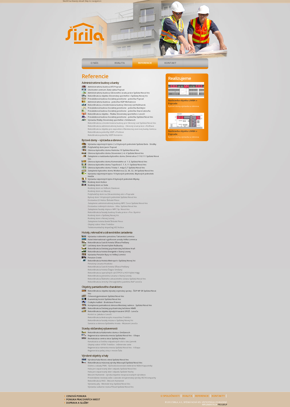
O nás (94, 62)
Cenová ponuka (76, 396)
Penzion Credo (95, 257)
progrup (222, 404)
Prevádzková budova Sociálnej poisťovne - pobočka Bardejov (116, 108)
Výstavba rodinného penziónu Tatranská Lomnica (111, 236)
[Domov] (85, 43)
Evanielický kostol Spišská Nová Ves (104, 299)
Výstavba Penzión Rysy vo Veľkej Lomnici (107, 254)
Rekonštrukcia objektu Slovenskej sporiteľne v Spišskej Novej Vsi (118, 95)
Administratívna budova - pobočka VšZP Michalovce (112, 102)
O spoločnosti (170, 395)
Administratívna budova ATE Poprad (104, 86)
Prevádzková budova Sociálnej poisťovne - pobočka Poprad (116, 99)
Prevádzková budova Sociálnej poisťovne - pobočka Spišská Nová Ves (120, 117)
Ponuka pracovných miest (83, 399)
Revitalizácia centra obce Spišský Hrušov (106, 338)
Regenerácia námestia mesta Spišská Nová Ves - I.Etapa (114, 335)
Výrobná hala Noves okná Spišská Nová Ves (108, 359)
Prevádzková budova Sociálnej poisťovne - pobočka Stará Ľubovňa (119, 111)
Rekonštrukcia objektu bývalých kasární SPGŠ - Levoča (113, 311)
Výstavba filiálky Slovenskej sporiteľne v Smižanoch (111, 120)
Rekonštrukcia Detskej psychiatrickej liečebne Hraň (111, 248)
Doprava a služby (77, 402)
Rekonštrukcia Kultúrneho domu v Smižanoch (109, 332)
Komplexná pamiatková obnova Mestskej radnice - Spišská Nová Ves (120, 305)
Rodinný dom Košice (97, 182)
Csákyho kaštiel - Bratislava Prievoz (104, 302)
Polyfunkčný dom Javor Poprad (102, 147)
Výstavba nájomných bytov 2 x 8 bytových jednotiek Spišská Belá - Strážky (122, 144)
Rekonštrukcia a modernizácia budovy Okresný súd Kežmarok (117, 105)
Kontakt (170, 62)
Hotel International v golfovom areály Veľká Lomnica (112, 239)
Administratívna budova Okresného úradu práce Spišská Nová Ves (119, 92)
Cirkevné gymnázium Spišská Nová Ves (106, 296)
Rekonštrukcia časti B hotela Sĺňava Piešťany (108, 242)
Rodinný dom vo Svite (98, 185)
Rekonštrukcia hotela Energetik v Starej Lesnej (109, 251)
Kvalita (120, 62)
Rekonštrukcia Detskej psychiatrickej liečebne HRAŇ (112, 308)
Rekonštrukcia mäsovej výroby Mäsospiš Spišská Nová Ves (115, 362)
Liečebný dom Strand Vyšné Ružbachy (105, 245)
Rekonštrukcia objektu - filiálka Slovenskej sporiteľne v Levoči (116, 114)
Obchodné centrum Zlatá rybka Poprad (106, 89)
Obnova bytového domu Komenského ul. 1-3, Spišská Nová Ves (117, 161)
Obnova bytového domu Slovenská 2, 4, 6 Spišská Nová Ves (116, 153)
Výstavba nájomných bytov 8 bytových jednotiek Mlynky (113, 179)
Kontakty (218, 395)
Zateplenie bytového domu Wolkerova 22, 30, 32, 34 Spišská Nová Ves (121, 170)
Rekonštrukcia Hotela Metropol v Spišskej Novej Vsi (111, 260)
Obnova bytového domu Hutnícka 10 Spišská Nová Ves (113, 150)
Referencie (145, 62)
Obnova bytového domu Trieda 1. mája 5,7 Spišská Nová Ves (116, 167)
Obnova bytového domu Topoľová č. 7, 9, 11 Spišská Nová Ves (117, 164)
